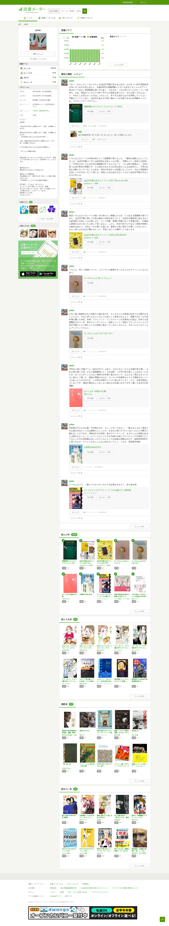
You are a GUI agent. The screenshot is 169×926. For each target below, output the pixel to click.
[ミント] (24, 213)
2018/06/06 (102, 296)
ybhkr (71, 81)
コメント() (92, 126)
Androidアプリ (55, 896)
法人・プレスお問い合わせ (77, 892)
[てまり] (52, 213)
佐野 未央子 (66, 650)
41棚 (34, 115)
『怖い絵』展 (66, 764)
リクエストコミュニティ (100, 892)
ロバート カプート (90, 493)
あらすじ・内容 (105, 111)
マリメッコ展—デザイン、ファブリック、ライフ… (121, 766)
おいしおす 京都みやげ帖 (95, 391)
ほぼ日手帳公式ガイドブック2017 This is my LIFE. (106, 180)
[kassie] (42, 213)
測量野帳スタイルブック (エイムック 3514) (103, 106)
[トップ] (19, 24)
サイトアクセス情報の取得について (125, 888)
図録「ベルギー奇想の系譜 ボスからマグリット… (121, 732)
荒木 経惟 (135, 735)
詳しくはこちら (29, 253)
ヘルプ (52, 892)
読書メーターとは (56, 884)
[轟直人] (52, 237)
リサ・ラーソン (102, 735)
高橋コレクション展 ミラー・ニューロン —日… (139, 766)
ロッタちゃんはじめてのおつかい (99, 333)
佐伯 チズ (135, 599)
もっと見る (120, 64)
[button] (84, 11)
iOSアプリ (68, 896)
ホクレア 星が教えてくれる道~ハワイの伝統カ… (86, 681)
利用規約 (85, 884)
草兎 (80, 132)
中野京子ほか (66, 768)
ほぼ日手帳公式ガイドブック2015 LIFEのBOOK (105, 235)
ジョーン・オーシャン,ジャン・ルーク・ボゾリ (105, 683)
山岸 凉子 (100, 853)
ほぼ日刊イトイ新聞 (91, 183)
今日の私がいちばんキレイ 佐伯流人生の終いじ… (139, 596)
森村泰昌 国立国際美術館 (140, 853)
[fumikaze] (24, 237)
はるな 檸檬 (66, 853)
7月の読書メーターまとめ (38, 59)
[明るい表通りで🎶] (33, 237)
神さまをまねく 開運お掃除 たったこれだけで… (121, 851)
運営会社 (53, 888)
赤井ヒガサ (83, 820)
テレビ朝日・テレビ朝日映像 (122, 599)
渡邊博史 (117, 820)
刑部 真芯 (135, 820)
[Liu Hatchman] (42, 237)
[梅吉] (33, 213)
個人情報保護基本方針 (69, 888)
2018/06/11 (103, 126)
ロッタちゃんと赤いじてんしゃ (98, 278)
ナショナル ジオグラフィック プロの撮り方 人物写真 (107, 490)
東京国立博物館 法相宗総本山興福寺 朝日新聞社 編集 (70, 735)
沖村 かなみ (88, 394)
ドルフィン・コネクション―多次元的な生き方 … (104, 681)
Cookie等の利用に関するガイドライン (94, 888)
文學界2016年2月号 (92, 447)
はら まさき (118, 650)
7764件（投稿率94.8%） (41, 111)
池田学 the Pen (84, 730)
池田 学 (81, 735)
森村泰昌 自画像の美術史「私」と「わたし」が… (139, 851)
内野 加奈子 (83, 683)
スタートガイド (72, 884)
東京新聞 (117, 735)
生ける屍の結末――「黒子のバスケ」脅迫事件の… (121, 817)
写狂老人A (135, 730)
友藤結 (99, 820)
